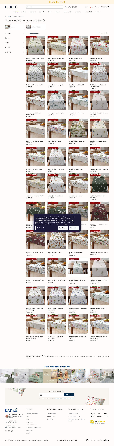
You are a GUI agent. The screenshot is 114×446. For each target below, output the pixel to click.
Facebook (6, 431)
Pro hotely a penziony (32, 413)
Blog (27, 419)
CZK (86, 7)
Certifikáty (50, 419)
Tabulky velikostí (51, 413)
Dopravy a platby (73, 413)
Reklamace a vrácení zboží (33, 427)
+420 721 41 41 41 (72, 6)
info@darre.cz (12, 426)
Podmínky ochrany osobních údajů (77, 420)
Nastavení (40, 228)
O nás (28, 416)
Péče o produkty (51, 416)
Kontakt (28, 433)
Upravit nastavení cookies (40, 440)
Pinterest (12, 431)
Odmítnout (63, 228)
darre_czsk (9, 431)
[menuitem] (16, 12)
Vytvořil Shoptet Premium (95, 440)
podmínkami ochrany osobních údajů (65, 398)
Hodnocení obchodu (32, 425)
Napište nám (29, 430)
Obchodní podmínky (74, 416)
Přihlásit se (69, 395)
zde (66, 224)
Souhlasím (73, 228)
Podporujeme (30, 422)
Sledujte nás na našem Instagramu (58, 367)
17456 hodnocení (100, 423)
